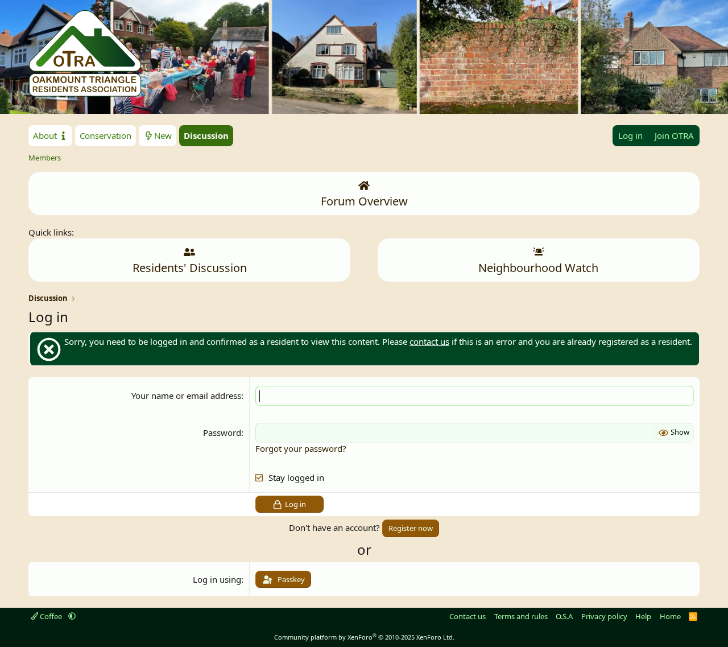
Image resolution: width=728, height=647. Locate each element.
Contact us (467, 616)
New (163, 135)
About (46, 135)
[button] (72, 616)
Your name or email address (186, 395)
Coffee (51, 616)
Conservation (105, 135)
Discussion (206, 135)
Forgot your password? (300, 448)
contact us (429, 341)
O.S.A (564, 616)
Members (44, 158)
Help (643, 616)
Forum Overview (364, 201)
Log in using (217, 579)
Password (222, 432)
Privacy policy (604, 616)
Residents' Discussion (190, 267)
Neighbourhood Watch (538, 267)
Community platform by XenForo (364, 637)
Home (670, 616)
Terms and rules (521, 616)
